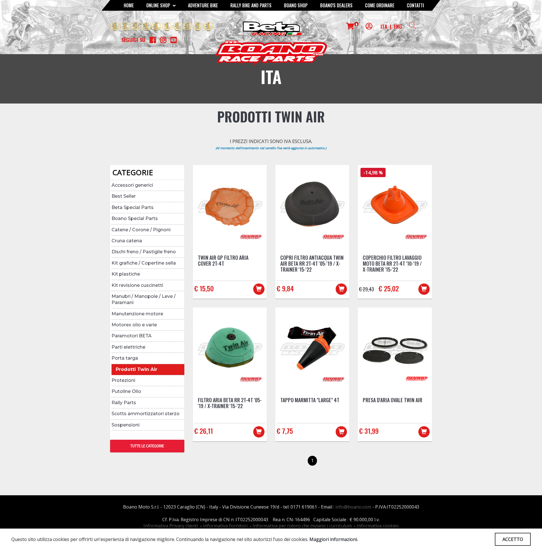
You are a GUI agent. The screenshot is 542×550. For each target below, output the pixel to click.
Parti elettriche (128, 347)
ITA (384, 26)
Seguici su (133, 39)
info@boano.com (353, 507)
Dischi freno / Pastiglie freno (144, 251)
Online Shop (158, 5)
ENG (398, 26)
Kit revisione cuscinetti (137, 285)
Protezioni (123, 380)
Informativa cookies (378, 526)
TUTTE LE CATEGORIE (147, 446)
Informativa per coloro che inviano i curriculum (302, 526)
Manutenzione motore (137, 313)
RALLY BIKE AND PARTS (251, 5)
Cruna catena (127, 240)
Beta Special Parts (133, 207)
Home (129, 5)
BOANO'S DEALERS (336, 5)
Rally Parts (124, 402)
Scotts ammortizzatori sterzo (146, 413)
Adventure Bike (203, 5)
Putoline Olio (126, 391)
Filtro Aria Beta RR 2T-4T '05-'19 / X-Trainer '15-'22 (230, 403)
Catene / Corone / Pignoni (141, 229)
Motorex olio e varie (134, 324)
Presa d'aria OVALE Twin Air (392, 400)
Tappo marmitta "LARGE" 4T (309, 400)
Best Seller (124, 196)
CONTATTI (415, 5)
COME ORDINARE (379, 5)
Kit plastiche (126, 274)
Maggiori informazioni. (333, 539)
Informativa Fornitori (225, 526)
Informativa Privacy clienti (170, 526)
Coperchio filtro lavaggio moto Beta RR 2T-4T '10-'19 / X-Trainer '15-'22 (392, 263)
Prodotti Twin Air (136, 369)
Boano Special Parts (135, 218)
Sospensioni (125, 425)
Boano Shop (296, 5)
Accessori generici (132, 185)
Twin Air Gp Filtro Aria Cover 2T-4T (223, 260)
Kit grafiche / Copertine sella (144, 263)
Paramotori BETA (132, 335)
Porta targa (125, 358)
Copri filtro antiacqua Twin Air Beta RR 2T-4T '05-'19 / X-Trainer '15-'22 (312, 263)
